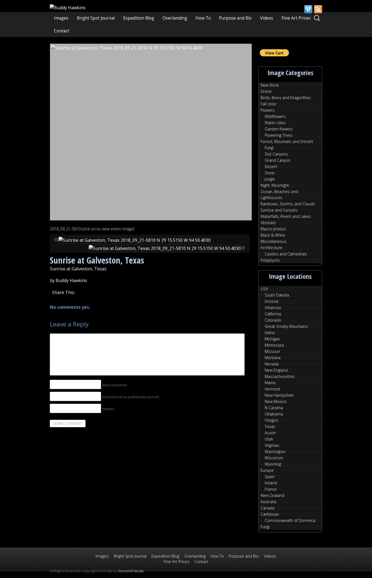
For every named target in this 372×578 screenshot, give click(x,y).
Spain (270, 476)
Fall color (268, 103)
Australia (268, 501)
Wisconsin (274, 457)
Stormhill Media (131, 570)
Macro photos (273, 228)
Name (114, 385)
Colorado (273, 320)
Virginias (272, 445)
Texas (270, 426)
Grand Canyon (277, 160)
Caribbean (270, 514)
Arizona (271, 301)
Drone (266, 91)
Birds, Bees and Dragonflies (286, 97)
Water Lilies (275, 122)
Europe (267, 470)
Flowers (268, 110)
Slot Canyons (276, 154)
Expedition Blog (138, 18)
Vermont (272, 389)
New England (276, 370)
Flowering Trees (279, 135)
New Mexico (275, 401)
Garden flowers (279, 128)
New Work (270, 85)
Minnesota (274, 345)
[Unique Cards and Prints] (68, 8)
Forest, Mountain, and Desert (287, 141)
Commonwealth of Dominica (290, 520)
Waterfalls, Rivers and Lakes (286, 216)
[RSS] (317, 9)
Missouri (272, 351)
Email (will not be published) (130, 397)
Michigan (272, 338)
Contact (61, 31)
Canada (267, 507)
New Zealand (272, 495)
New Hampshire (279, 395)
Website (108, 409)
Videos (266, 18)
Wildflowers (275, 116)
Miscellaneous (273, 241)
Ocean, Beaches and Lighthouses (279, 194)
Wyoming (273, 464)
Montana (272, 357)
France (271, 489)
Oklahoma (274, 414)
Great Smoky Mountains (286, 326)
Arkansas (273, 307)
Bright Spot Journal (96, 18)
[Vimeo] (308, 9)
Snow (269, 172)
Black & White (273, 235)
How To (203, 18)
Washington (275, 451)
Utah (269, 439)
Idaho (270, 332)
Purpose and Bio (235, 18)
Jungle (270, 179)
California (273, 313)
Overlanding (175, 18)
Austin (270, 432)
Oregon (271, 420)
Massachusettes (280, 376)
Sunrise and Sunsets (279, 210)
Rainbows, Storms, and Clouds (288, 203)
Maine (270, 382)
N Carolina (274, 407)
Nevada (272, 363)
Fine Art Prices (296, 18)
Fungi (269, 147)
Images (61, 18)
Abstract (268, 222)
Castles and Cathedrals (286, 253)
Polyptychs (270, 260)
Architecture (271, 247)
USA (264, 288)
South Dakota (277, 295)
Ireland (271, 482)
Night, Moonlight (275, 185)
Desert (271, 166)
